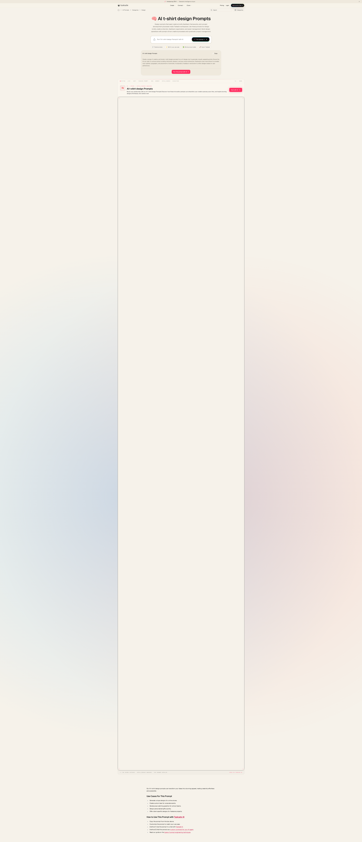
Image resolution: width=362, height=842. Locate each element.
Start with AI (234, 90)
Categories (135, 10)
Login (227, 5)
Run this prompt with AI (181, 72)
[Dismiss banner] (359, 1)
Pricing (222, 5)
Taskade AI (179, 817)
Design (143, 10)
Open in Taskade (235, 772)
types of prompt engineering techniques (177, 832)
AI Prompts (126, 10)
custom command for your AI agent (181, 829)
